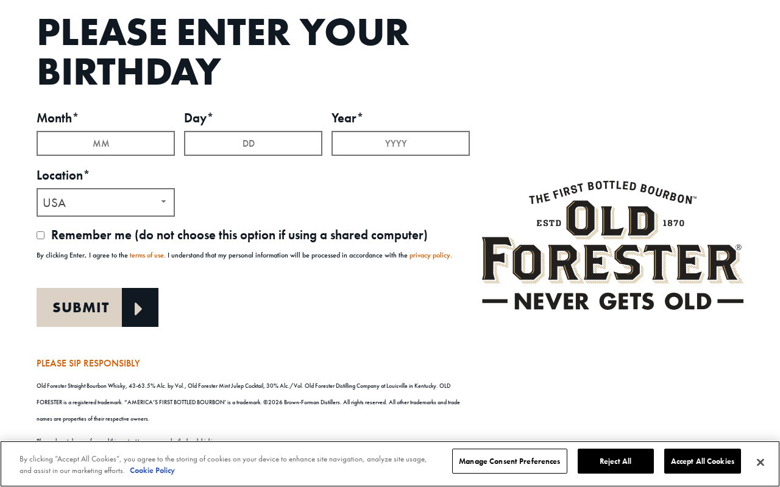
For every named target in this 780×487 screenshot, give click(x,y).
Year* (348, 118)
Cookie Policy (152, 471)
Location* (63, 175)
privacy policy (430, 255)
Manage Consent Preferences (509, 461)
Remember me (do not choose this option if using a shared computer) (238, 234)
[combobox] (106, 202)
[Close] (760, 462)
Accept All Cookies (702, 461)
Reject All (615, 461)
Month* (58, 118)
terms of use (147, 255)
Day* (199, 118)
